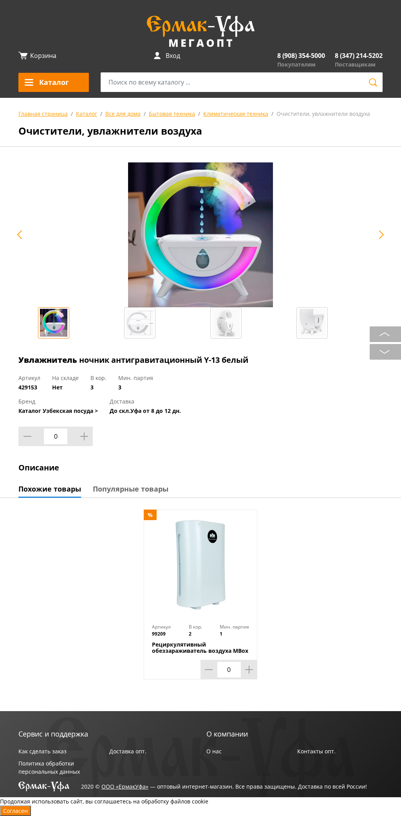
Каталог (86, 113)
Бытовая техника (172, 113)
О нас (214, 751)
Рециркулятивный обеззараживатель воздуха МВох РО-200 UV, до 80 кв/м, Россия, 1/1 (200, 650)
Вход (173, 55)
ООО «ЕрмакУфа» (124, 786)
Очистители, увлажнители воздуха (323, 113)
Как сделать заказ (42, 751)
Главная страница (43, 113)
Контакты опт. (316, 751)
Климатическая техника (235, 113)
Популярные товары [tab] (130, 489)
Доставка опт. (127, 751)
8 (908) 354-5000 (301, 55)
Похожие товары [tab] (49, 489)
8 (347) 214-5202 (359, 55)
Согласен (15, 810)
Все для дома (123, 113)
